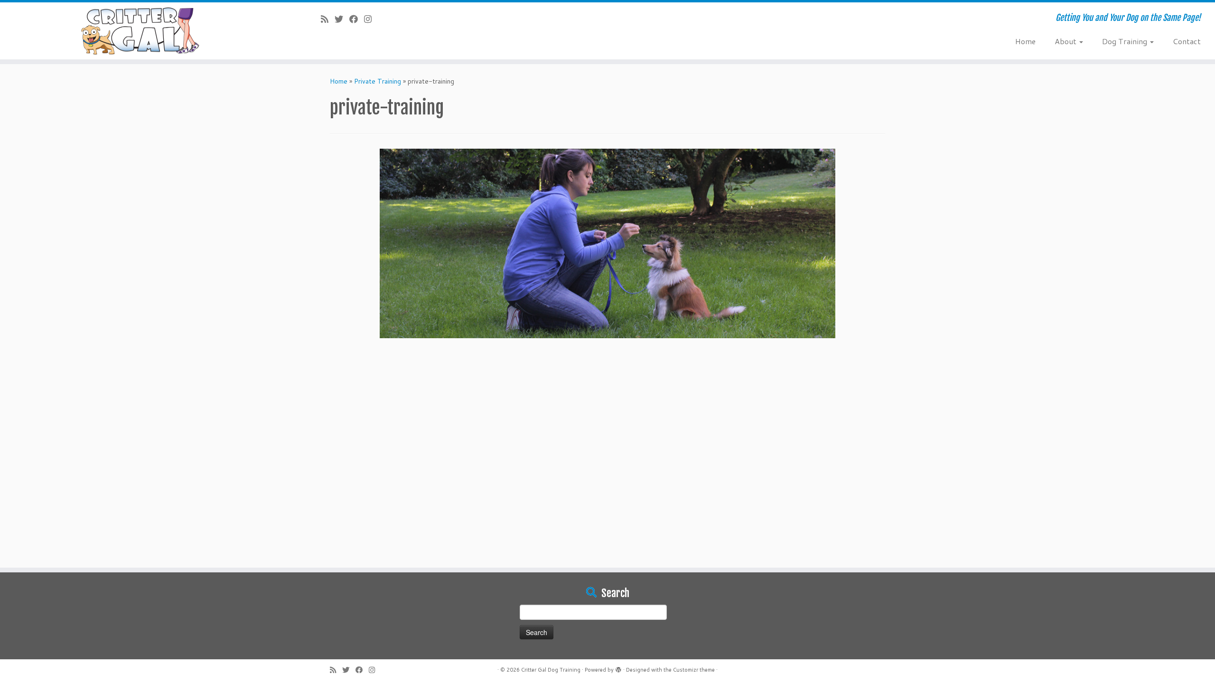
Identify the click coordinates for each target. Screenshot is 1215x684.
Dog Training (1125, 41)
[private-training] (607, 242)
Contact (1187, 41)
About (1066, 41)
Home (1025, 41)
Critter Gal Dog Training (550, 670)
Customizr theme (694, 670)
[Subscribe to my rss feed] (328, 19)
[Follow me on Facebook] (356, 19)
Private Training (377, 81)
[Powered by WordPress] (618, 668)
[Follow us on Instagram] (371, 19)
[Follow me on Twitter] (342, 19)
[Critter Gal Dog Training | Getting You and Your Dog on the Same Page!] (140, 31)
